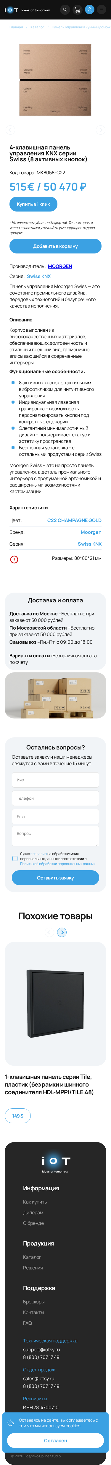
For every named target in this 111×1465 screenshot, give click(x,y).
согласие (38, 853)
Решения (33, 1267)
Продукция (38, 1243)
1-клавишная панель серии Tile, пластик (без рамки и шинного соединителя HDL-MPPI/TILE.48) (49, 1084)
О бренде (33, 1223)
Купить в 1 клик (33, 204)
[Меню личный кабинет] (89, 9)
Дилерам (33, 1212)
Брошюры (34, 1301)
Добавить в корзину (55, 246)
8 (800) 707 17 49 (41, 1357)
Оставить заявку (55, 877)
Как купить (35, 1202)
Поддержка (39, 1288)
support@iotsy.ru (41, 1349)
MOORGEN (60, 266)
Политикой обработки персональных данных (57, 863)
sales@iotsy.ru (38, 1378)
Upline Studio (50, 1456)
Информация (41, 1188)
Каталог (32, 1257)
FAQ (27, 1323)
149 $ (17, 1116)
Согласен (55, 1440)
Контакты (33, 1312)
